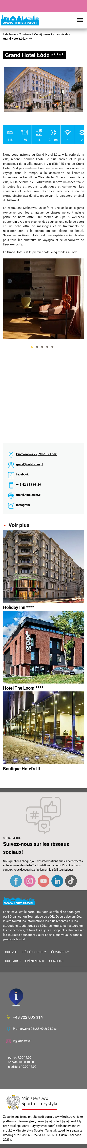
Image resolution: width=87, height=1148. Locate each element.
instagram (23, 505)
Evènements (35, 961)
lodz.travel (9, 34)
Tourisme (25, 34)
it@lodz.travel (22, 1041)
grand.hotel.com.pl (28, 495)
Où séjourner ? (43, 34)
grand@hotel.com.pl (29, 464)
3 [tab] (42, 347)
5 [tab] (52, 347)
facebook (22, 474)
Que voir (11, 952)
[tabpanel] (43, 298)
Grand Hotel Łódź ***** (17, 38)
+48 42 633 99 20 (28, 484)
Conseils (56, 961)
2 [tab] (37, 347)
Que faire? (13, 961)
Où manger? (59, 952)
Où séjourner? (34, 952)
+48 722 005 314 (28, 1017)
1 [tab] (32, 347)
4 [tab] (47, 347)
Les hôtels (61, 34)
